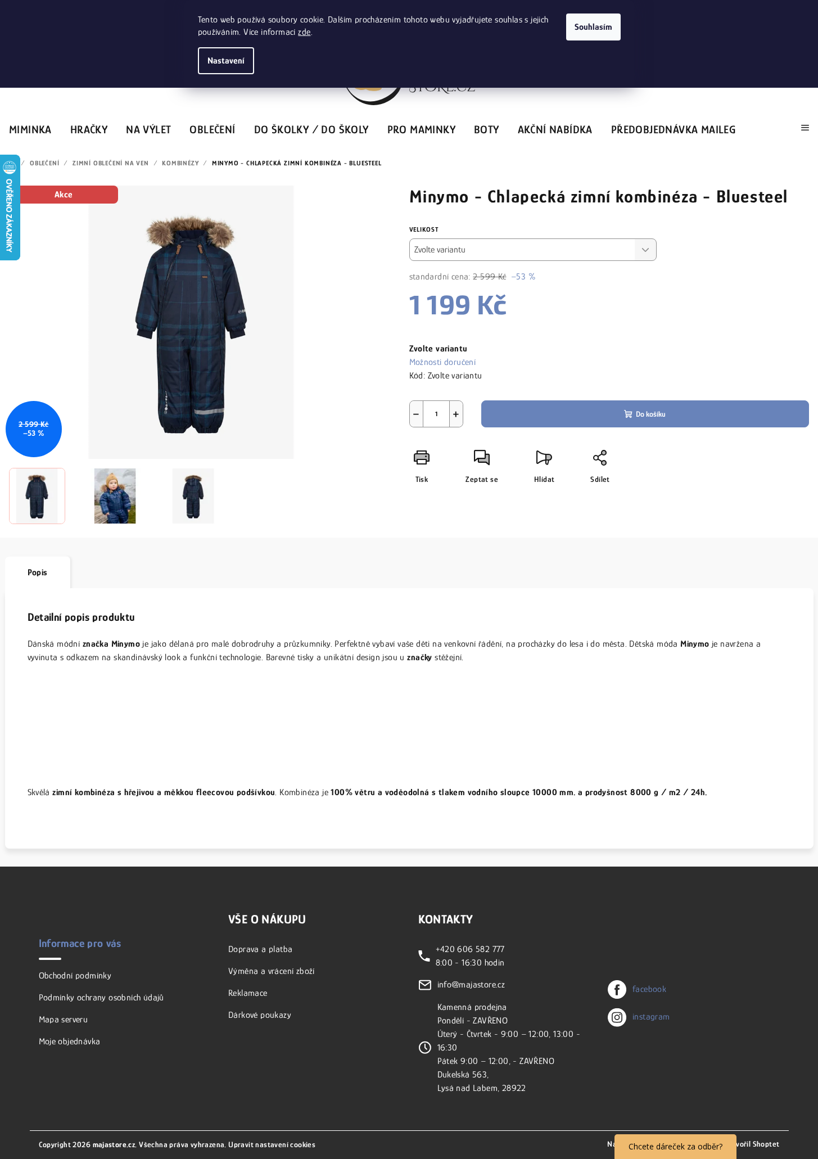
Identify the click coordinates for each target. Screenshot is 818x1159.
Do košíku (651, 413)
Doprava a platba (260, 949)
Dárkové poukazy (259, 1015)
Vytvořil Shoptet (752, 1143)
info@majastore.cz (471, 985)
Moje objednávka (70, 1041)
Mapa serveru (63, 1019)
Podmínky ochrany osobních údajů (101, 998)
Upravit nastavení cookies (271, 1144)
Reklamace (248, 993)
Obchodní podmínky (75, 976)
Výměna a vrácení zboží (271, 971)
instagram (651, 1017)
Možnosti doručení (442, 362)
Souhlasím (593, 27)
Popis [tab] (38, 572)
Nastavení (226, 61)
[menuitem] (30, 128)
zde (304, 32)
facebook (649, 989)
